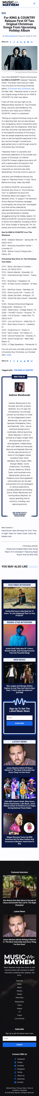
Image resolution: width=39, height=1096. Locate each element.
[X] (14, 42)
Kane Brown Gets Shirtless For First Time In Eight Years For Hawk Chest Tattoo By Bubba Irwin (19, 533)
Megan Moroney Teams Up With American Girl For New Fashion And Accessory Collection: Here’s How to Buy (19, 840)
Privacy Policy (21, 1088)
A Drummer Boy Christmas (18, 89)
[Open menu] (34, 3)
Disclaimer (23, 1090)
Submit (19, 1045)
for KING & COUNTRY (23, 370)
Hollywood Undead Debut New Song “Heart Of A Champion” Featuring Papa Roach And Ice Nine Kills (20, 552)
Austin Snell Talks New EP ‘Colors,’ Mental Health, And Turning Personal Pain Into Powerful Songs (19, 650)
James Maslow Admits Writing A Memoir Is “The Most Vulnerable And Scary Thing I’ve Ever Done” (19, 770)
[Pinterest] (28, 42)
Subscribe (19, 723)
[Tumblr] (17, 42)
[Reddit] (24, 42)
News (4, 13)
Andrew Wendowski (19, 395)
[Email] (31, 42)
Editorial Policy (11, 1088)
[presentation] (19, 598)
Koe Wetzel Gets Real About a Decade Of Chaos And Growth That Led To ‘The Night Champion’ (19, 902)
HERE (9, 355)
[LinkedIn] (21, 42)
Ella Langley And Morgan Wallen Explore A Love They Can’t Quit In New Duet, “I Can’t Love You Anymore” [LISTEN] (19, 689)
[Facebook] (10, 42)
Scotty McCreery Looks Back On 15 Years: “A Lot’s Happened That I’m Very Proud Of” (19, 613)
